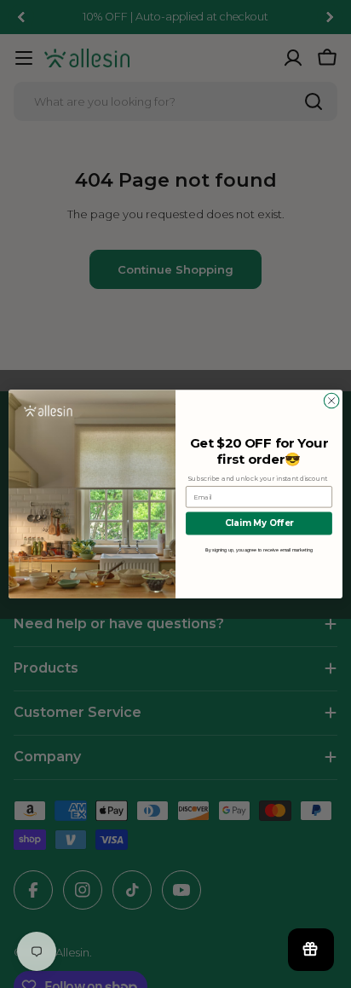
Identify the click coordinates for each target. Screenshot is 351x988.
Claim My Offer (259, 523)
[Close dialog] (331, 400)
